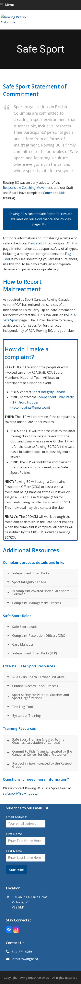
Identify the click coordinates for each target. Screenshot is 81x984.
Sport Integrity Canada (48, 392)
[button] (7, 5)
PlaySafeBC (36, 243)
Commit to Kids (54, 193)
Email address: (16, 817)
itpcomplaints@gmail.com (30, 407)
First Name (14, 834)
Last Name (14, 851)
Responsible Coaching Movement (27, 187)
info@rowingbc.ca (25, 959)
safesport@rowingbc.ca (20, 793)
